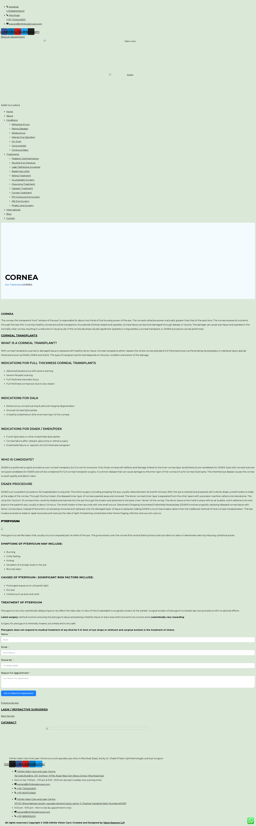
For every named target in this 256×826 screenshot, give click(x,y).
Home (9, 111)
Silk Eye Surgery (20, 201)
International (13, 210)
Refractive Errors (21, 124)
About (9, 116)
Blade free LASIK (21, 171)
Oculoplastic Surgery (23, 180)
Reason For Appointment (15, 673)
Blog (8, 214)
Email (4, 647)
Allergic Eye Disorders (23, 137)
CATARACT (9, 722)
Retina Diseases (20, 128)
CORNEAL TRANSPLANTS (19, 335)
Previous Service (10, 703)
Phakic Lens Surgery (23, 205)
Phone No (6, 660)
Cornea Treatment (22, 192)
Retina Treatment (21, 175)
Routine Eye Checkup (23, 163)
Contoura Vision (20, 150)
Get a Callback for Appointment (18, 693)
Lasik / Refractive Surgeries (26, 167)
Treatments (12, 154)
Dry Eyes (16, 141)
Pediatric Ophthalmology (25, 158)
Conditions (12, 120)
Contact (10, 218)
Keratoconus (18, 133)
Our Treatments (14, 284)
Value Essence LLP (114, 822)
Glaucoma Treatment (23, 184)
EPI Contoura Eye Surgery (26, 197)
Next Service (8, 716)
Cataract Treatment (22, 188)
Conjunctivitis (19, 146)
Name (4, 634)
